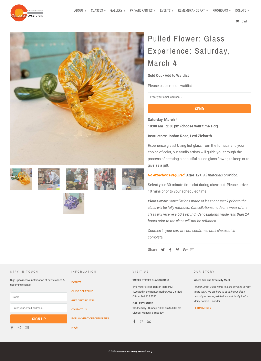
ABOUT (80, 10)
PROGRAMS (221, 10)
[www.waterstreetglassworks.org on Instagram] (20, 327)
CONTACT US (79, 309)
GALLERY (117, 10)
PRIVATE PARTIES (143, 10)
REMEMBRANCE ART (193, 10)
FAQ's (74, 327)
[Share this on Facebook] (169, 250)
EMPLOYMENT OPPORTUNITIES (90, 318)
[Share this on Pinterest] (177, 250)
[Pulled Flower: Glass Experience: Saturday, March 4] (77, 98)
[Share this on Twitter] (162, 250)
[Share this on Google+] (184, 250)
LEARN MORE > (202, 308)
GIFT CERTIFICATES (83, 300)
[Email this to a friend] (191, 250)
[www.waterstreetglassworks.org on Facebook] (12, 327)
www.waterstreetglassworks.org (134, 351)
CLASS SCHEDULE (82, 291)
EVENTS (167, 10)
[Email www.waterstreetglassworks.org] (27, 327)
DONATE (76, 282)
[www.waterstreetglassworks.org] (28, 12)
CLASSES (98, 10)
